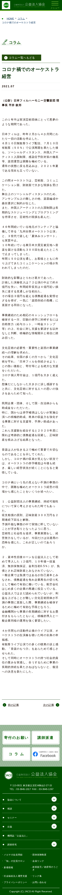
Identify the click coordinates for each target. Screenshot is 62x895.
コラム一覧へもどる (22, 57)
